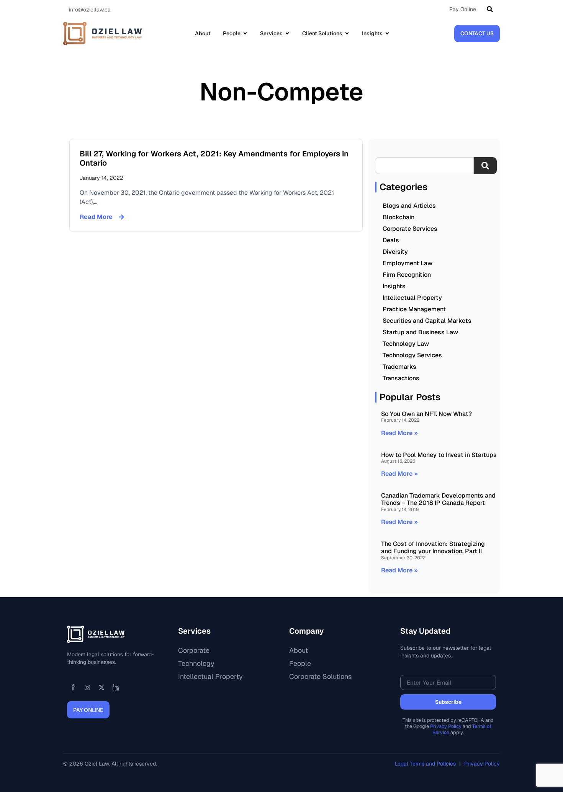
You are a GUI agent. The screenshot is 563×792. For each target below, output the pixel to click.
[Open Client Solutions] (347, 33)
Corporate (193, 650)
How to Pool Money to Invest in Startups (439, 455)
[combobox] (424, 165)
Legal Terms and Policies (426, 763)
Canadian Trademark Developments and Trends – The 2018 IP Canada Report (438, 499)
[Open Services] (287, 33)
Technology (196, 663)
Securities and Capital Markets (427, 321)
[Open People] (245, 33)
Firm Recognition (407, 275)
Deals (391, 240)
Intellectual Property (412, 298)
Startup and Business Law (420, 332)
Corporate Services (410, 229)
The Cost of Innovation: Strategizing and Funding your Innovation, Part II (433, 547)
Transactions (401, 378)
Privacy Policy (446, 726)
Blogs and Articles (409, 206)
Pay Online (462, 9)
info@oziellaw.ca (90, 9)
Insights (394, 286)
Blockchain (398, 217)
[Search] (491, 9)
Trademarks (399, 367)
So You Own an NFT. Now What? (426, 414)
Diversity (395, 252)
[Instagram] (87, 687)
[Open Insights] (387, 33)
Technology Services (412, 355)
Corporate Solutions (320, 676)
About (298, 650)
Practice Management (414, 309)
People (300, 663)
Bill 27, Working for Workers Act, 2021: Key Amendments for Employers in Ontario (214, 158)
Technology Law (406, 344)
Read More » (399, 433)
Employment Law (407, 263)
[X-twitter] (101, 687)
